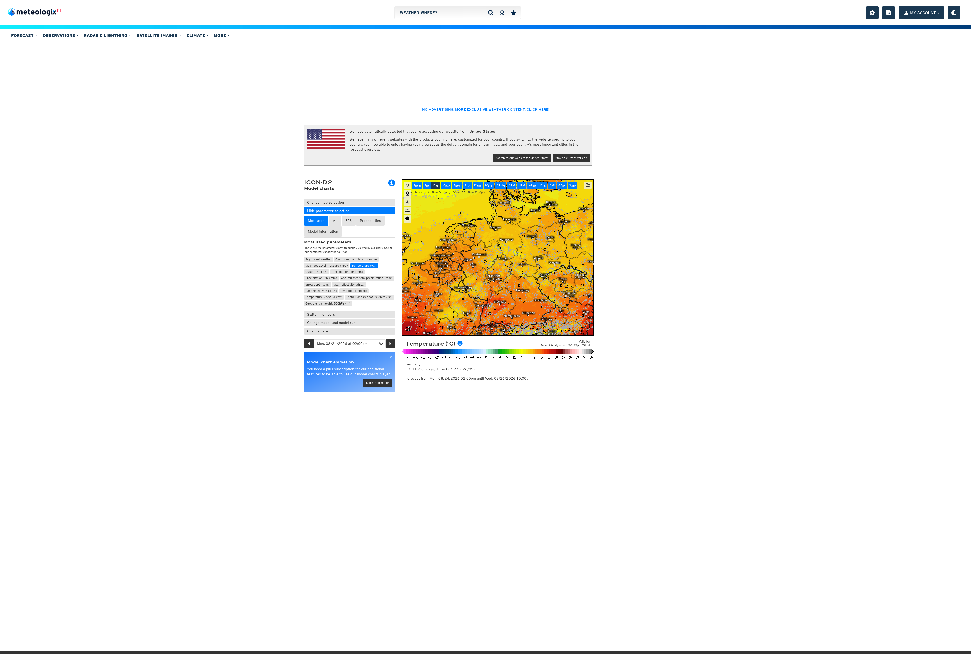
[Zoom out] (407, 202)
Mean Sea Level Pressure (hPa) (326, 265)
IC (436, 185)
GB (561, 185)
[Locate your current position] (407, 194)
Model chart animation (330, 362)
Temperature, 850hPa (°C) (324, 297)
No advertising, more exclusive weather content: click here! (485, 109)
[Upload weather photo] (888, 12)
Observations (59, 35)
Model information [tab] (323, 231)
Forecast (23, 35)
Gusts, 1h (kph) (316, 272)
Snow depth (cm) (317, 284)
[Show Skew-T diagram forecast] (407, 219)
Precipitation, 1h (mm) (347, 272)
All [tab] (335, 221)
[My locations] (513, 12)
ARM (500, 185)
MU (532, 185)
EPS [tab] (348, 221)
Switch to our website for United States (522, 158)
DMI (552, 185)
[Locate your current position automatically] (502, 12)
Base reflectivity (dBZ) (321, 291)
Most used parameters (327, 242)
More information (378, 383)
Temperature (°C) (364, 265)
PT (59, 10)
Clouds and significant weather (356, 259)
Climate (196, 35)
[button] (588, 185)
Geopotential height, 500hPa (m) (328, 303)
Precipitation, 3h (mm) (321, 278)
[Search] (490, 12)
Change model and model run (331, 323)
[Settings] (872, 12)
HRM (522, 185)
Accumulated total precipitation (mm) (367, 278)
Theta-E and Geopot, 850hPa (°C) (369, 297)
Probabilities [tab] (370, 221)
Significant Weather (318, 259)
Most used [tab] (316, 221)
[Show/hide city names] (407, 210)
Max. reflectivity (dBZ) (349, 284)
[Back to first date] (407, 185)
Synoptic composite (354, 291)
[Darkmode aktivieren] (954, 12)
